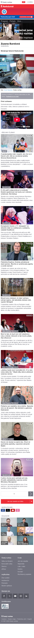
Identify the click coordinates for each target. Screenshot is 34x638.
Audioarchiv (5, 580)
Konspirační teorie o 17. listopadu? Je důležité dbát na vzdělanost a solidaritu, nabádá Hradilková (15, 228)
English (30, 619)
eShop (4, 569)
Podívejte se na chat (12, 96)
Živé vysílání (5, 578)
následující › (30, 493)
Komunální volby (7, 564)
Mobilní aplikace (7, 586)
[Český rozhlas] (6, 2)
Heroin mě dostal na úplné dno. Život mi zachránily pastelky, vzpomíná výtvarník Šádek (15, 444)
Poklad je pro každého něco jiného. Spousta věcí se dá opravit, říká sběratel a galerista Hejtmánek (17, 408)
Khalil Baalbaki (8, 90)
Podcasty (5, 583)
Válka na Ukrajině (7, 561)
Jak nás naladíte (23, 561)
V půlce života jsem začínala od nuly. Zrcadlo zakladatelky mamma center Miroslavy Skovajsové (14, 480)
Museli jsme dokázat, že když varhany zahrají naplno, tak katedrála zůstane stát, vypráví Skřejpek (16, 300)
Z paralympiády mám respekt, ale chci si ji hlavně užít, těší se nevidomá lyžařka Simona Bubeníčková (16, 156)
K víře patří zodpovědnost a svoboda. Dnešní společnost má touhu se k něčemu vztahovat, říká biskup (16, 192)
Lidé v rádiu (21, 566)
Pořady (13, 21)
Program (4, 21)
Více (19, 21)
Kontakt (20, 572)
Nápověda (21, 564)
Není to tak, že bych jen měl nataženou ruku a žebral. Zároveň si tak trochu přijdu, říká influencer (16, 336)
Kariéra (20, 569)
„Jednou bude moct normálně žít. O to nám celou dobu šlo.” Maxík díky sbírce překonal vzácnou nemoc (17, 372)
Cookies (3, 619)
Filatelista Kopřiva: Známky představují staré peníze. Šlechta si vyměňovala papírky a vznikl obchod (17, 264)
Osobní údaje (12, 619)
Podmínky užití (21, 619)
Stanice (4, 566)
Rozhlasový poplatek (24, 574)
